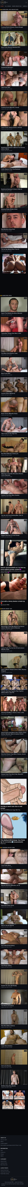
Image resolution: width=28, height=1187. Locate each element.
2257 (2, 1150)
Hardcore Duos (4, 1163)
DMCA (2, 1141)
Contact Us (3, 1152)
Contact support (4, 1143)
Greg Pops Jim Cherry (5, 1171)
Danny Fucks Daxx (5, 1170)
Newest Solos (3, 1161)
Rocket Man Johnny (5, 1173)
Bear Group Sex (16, 6)
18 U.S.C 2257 (4, 1139)
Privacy (2, 1154)
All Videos (8, 6)
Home (2, 6)
